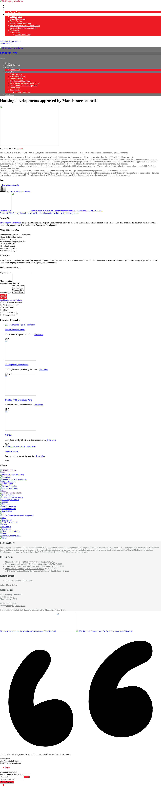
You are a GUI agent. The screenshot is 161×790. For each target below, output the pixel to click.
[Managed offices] (18, 290)
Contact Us (9, 37)
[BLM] (3, 490)
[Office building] (18, 292)
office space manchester (10, 185)
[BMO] (3, 524)
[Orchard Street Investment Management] (17, 515)
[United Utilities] (7, 495)
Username (4, 772)
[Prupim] (4, 502)
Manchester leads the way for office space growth (24, 569)
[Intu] (2, 472)
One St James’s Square (15, 330)
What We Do (10, 14)
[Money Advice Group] (9, 531)
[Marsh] (3, 533)
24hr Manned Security (13, 302)
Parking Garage (10, 315)
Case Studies (15, 32)
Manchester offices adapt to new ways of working (25, 562)
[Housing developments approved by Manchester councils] (29, 144)
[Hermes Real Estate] (9, 488)
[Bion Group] (6, 520)
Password (4, 774)
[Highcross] (5, 504)
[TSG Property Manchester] (11, 1)
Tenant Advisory (16, 21)
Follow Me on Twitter (8, 585)
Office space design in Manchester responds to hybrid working (30, 571)
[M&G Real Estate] (8, 470)
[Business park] (18, 288)
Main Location (6, 281)
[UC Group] (5, 529)
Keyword (4, 272)
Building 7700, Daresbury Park (18, 400)
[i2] (2, 513)
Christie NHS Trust (22, 35)
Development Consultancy (20, 23)
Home (7, 5)
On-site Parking (10, 312)
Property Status (6, 283)
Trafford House (11, 451)
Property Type (6, 292)
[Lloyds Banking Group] (10, 536)
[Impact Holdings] (7, 481)
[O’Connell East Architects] (11, 497)
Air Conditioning (11, 305)
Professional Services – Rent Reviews (25, 26)
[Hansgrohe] (5, 477)
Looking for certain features (11, 300)
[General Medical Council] (11, 493)
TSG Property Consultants (19, 191)
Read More (38, 335)
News (20, 148)
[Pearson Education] (8, 486)
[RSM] (3, 538)
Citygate (8, 435)
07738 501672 (6, 43)
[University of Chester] (9, 500)
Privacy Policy (60, 610)
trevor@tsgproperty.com (15, 606)
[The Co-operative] (8, 506)
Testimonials (15, 30)
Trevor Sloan (15, 12)
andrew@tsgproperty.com (10, 41)
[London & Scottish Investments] (13, 479)
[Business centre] (18, 286)
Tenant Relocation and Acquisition (23, 28)
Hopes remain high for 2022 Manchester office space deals (28, 564)
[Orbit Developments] (9, 522)
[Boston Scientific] (8, 509)
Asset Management (17, 19)
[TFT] (3, 518)
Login (27, 777)
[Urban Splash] (6, 484)
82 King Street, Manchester (16, 365)
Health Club (9, 307)
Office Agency (16, 17)
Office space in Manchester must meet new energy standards (29, 566)
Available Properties (13, 8)
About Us (9, 10)
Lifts (6, 310)
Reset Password (7, 782)
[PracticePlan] (6, 511)
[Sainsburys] (5, 527)
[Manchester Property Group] (12, 475)
